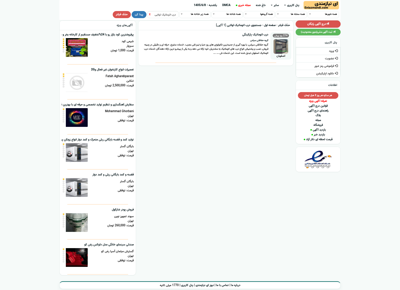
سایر (276, 5)
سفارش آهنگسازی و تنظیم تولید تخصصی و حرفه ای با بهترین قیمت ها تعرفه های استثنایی (81, 104)
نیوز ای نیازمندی (205, 285)
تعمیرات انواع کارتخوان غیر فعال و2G (112, 69)
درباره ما (235, 285)
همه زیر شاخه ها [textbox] (200, 14)
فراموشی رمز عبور (324, 66)
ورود (332, 51)
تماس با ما (222, 285)
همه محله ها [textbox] (298, 14)
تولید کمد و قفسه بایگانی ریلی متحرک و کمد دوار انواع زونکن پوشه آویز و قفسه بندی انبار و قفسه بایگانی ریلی (71, 139)
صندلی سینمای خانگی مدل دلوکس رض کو (109, 244)
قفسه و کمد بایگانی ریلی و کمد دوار (113, 174)
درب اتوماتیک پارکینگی (255, 34)
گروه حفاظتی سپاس (259, 40)
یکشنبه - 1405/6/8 (205, 5)
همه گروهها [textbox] (266, 14)
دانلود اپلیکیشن (325, 73)
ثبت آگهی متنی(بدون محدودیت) (317, 32)
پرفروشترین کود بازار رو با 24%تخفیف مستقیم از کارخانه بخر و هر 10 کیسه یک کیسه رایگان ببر (79, 34)
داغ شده (261, 5)
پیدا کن (139, 14)
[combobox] (323, 14)
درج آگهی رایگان (316, 24)
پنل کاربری (292, 5)
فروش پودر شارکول (123, 209)
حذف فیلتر (122, 14)
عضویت (330, 58)
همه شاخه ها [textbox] (233, 14)
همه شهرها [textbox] (331, 14)
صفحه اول (270, 25)
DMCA (226, 5)
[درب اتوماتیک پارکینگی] (281, 46)
